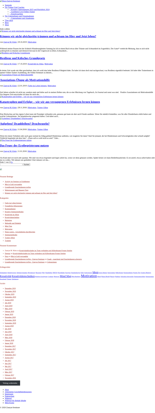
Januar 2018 (9, 343)
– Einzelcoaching (16, 14)
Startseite (8, 5)
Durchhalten (61, 272)
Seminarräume (150, 276)
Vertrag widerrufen (10, 383)
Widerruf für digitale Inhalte (15, 401)
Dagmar (7, 253)
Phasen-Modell (105, 276)
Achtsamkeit (3, 272)
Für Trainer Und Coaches (14, 7)
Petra (6, 256)
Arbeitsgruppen (11, 272)
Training (8, 241)
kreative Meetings (146, 272)
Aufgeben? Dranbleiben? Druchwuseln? (25, 123)
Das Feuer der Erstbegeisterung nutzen (24, 145)
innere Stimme (103, 272)
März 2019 (8, 309)
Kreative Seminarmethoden (14, 212)
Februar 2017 (9, 375)
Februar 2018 (9, 340)
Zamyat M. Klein (10, 42)
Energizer (68, 272)
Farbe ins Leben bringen (37, 86)
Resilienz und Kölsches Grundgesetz (22, 58)
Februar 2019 (9, 311)
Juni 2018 (8, 332)
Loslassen (50, 276)
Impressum (9, 394)
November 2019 (10, 291)
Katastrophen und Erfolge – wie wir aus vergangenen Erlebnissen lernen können (50, 101)
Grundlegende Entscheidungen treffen (18, 187)
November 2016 (10, 378)
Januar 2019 (9, 314)
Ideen (95, 272)
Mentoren (56, 276)
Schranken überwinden (127, 276)
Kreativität (5, 276)
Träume (9, 279)
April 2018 (8, 335)
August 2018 (9, 326)
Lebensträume (52, 262)
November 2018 (10, 320)
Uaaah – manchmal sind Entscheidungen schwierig (64, 259)
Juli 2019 (8, 303)
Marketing (8, 220)
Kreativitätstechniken (12, 217)
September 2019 (10, 297)
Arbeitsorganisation (22, 272)
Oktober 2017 (9, 352)
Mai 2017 (8, 366)
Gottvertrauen (88, 272)
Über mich (9, 20)
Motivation (32, 42)
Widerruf (8, 398)
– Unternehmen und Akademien (22, 18)
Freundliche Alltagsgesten (13, 206)
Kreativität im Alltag (35, 64)
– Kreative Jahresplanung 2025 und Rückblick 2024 (30, 9)
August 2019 (9, 300)
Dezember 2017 (10, 346)
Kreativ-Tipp (137, 272)
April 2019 (8, 306)
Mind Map (65, 276)
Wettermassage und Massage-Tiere (16, 190)
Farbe (82, 272)
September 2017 (10, 355)
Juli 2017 (8, 361)
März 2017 (8, 372)
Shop (7, 25)
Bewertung (39, 272)
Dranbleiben (48, 272)
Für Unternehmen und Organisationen (19, 16)
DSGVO (55, 272)
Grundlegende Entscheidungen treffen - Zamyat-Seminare (25, 259)
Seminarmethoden (11, 235)
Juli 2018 (8, 329)
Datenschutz (9, 396)
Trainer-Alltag (42, 108)
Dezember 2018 (10, 317)
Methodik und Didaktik (13, 223)
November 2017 (10, 349)
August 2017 (9, 358)
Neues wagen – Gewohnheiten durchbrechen (20, 232)
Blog (7, 23)
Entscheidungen (75, 272)
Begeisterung (31, 272)
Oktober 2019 (9, 294)
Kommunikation (128, 272)
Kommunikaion (10, 209)
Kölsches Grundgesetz (41, 276)
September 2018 (10, 323)
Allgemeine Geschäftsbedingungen (18, 392)
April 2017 (8, 369)
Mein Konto (9, 403)
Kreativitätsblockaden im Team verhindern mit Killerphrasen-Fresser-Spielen (45, 251)
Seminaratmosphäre (139, 276)
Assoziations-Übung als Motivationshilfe (25, 80)
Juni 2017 (8, 363)
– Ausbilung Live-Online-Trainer (22, 12)
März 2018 (8, 338)
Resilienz (117, 276)
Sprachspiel (3, 279)
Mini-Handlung (76, 276)
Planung (112, 276)
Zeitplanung (15, 279)
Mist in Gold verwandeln (13, 184)
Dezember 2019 (10, 288)
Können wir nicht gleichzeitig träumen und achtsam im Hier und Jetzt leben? (48, 36)
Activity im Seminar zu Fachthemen (17, 181)
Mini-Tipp (8, 226)
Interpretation (111, 272)
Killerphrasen (119, 272)
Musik (99, 276)
